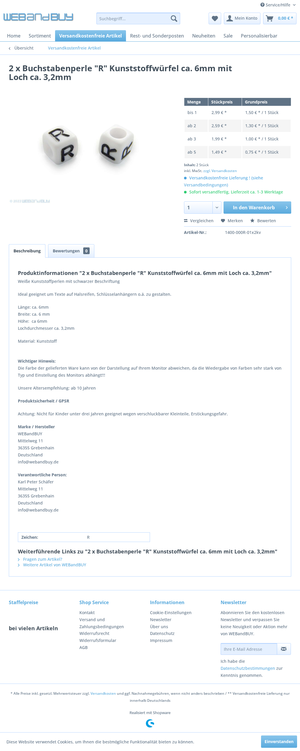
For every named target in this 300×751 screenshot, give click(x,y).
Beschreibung (27, 251)
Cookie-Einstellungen (171, 612)
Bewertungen (70, 251)
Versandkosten (103, 693)
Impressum (161, 640)
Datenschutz (162, 633)
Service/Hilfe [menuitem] (278, 5)
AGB (83, 647)
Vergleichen (201, 220)
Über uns (159, 626)
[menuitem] (138, 18)
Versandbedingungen (205, 185)
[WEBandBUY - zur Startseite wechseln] (38, 20)
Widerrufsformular (97, 640)
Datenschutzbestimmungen (248, 668)
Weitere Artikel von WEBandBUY (54, 565)
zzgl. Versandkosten (220, 170)
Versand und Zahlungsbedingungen (101, 623)
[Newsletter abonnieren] (284, 649)
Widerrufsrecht (94, 633)
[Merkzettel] (215, 18)
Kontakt (87, 612)
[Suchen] (174, 18)
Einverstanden (279, 741)
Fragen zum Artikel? (42, 559)
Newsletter (160, 619)
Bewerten (266, 220)
